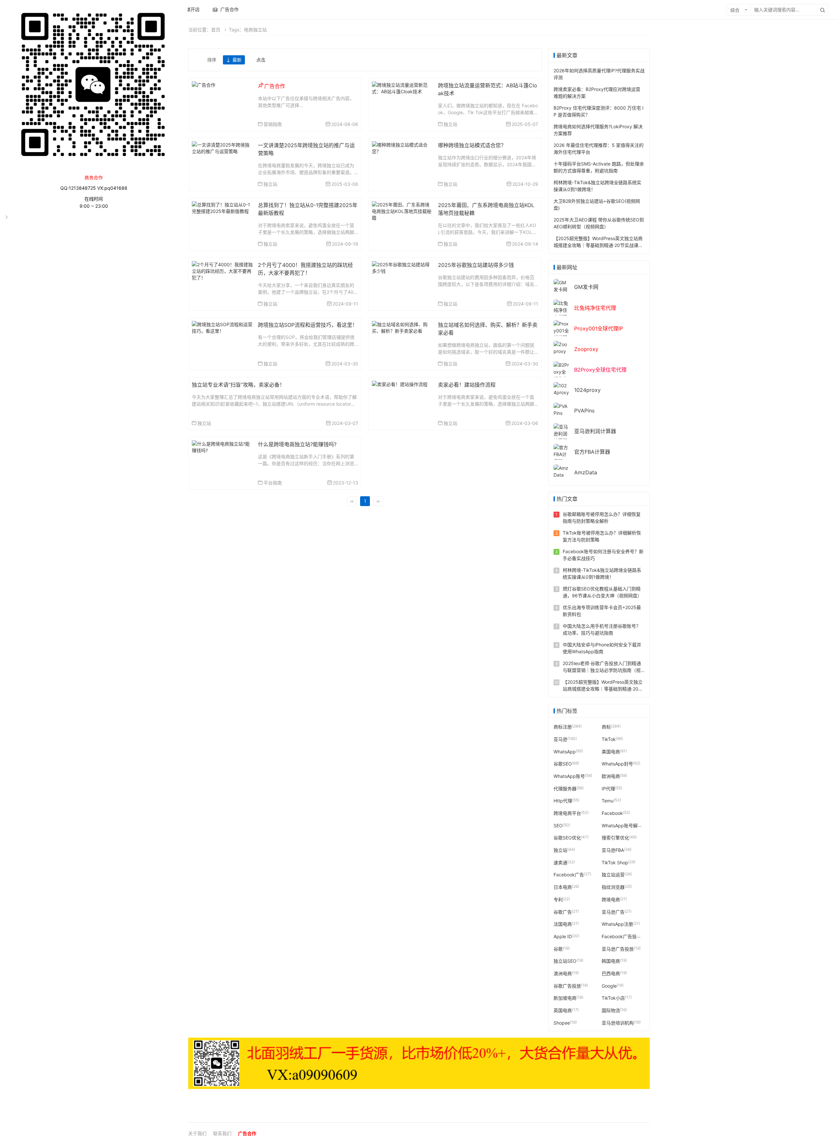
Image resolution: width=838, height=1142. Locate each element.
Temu (607, 800)
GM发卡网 (586, 287)
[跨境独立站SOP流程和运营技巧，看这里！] (222, 327)
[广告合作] (203, 84)
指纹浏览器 (613, 887)
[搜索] (822, 10)
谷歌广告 (563, 911)
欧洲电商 (611, 776)
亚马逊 (560, 739)
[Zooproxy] (561, 347)
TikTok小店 (613, 998)
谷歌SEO (563, 763)
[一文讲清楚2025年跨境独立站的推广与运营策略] (222, 147)
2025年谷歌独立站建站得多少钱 (476, 265)
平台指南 (273, 482)
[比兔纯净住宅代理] (561, 309)
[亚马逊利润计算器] (561, 433)
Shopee (562, 1022)
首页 (215, 29)
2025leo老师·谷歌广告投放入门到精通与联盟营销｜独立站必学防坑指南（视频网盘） (602, 670)
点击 (260, 59)
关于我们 (197, 1133)
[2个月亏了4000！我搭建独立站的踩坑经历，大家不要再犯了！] (222, 270)
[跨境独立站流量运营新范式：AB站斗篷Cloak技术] (402, 87)
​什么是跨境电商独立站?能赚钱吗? (297, 444)
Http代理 (563, 800)
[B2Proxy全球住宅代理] (561, 375)
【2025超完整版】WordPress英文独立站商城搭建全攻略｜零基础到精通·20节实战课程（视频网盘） (598, 245)
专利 (558, 899)
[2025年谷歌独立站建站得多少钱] (402, 267)
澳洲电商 (563, 973)
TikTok (609, 739)
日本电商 (563, 887)
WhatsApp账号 (569, 776)
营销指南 (273, 124)
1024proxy (587, 390)
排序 (211, 59)
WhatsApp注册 (617, 924)
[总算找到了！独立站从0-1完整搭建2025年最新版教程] (222, 207)
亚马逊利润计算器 (595, 431)
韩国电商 (611, 961)
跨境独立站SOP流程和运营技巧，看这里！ (307, 325)
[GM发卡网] (561, 285)
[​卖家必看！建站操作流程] (400, 383)
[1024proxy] (561, 388)
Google (609, 985)
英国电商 (563, 1010)
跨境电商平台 (567, 813)
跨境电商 (611, 899)
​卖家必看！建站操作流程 (467, 384)
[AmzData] (561, 471)
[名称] (419, 1063)
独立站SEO (565, 961)
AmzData (585, 472)
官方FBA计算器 (592, 451)
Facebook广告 (569, 874)
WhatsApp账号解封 (622, 825)
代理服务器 (565, 788)
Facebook (612, 813)
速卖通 (560, 862)
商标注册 (563, 726)
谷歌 (558, 948)
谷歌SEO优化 (567, 837)
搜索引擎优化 (615, 837)
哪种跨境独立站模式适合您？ (472, 145)
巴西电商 (611, 973)
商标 (606, 726)
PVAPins (584, 410)
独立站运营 (613, 874)
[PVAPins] (561, 409)
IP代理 (608, 788)
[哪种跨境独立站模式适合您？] (402, 147)
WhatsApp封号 (617, 763)
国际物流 (611, 1010)
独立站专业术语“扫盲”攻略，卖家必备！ (238, 384)
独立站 (450, 124)
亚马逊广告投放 (618, 948)
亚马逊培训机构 (618, 1022)
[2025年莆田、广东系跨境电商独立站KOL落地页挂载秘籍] (402, 210)
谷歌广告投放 (567, 985)
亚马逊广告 (613, 911)
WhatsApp (565, 751)
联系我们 (222, 1133)
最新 (237, 59)
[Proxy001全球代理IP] (561, 333)
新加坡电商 (565, 998)
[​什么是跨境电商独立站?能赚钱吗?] (222, 446)
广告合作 (247, 1133)
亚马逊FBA (613, 850)
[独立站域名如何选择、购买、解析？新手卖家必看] (402, 327)
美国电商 (611, 751)
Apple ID (563, 936)
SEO (558, 825)
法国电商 (563, 924)
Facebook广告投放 (621, 936)
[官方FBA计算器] (561, 454)
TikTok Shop (615, 862)
